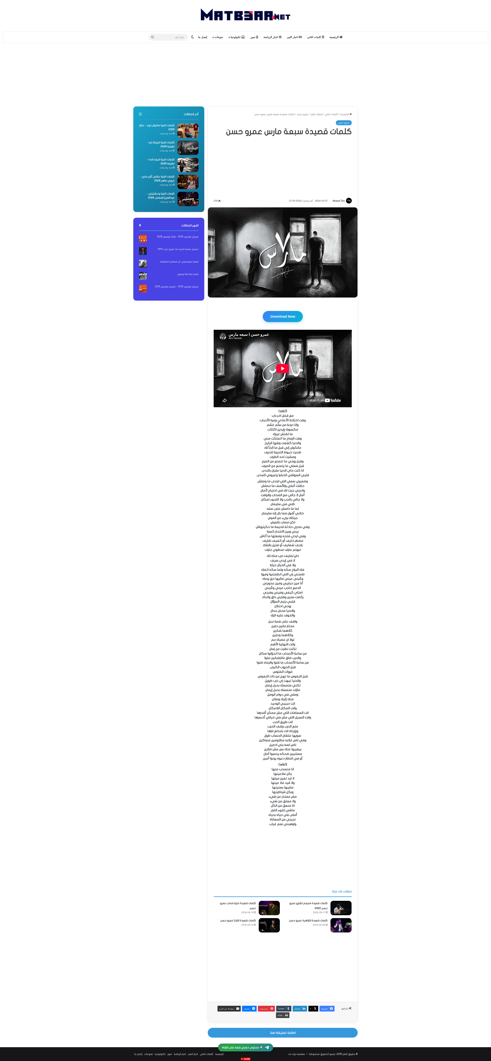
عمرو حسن (303, 114)
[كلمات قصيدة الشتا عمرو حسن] (269, 925)
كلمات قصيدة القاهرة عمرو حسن (308, 920)
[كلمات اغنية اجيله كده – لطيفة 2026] (188, 165)
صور (253, 37)
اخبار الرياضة (271, 37)
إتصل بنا (202, 37)
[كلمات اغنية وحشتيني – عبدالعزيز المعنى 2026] (188, 199)
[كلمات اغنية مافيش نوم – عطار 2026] (188, 131)
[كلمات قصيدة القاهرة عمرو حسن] (341, 925)
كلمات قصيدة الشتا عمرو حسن (238, 920)
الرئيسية (334, 37)
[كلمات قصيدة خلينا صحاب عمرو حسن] (269, 908)
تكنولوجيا (236, 37)
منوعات (219, 37)
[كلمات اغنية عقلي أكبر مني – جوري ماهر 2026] (188, 182)
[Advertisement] (245, 74)
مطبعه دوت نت (296, 1054)
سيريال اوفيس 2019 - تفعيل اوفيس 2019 (177, 286)
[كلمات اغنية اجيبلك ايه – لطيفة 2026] (188, 148)
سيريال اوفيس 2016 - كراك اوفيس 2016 (178, 236)
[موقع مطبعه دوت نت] (245, 15)
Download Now (282, 316)
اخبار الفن (293, 37)
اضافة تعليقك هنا (283, 1032)
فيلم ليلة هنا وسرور (188, 274)
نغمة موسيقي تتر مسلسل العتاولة (179, 261)
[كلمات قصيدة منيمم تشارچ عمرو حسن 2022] (341, 908)
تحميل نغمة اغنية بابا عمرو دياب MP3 (178, 249)
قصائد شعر (316, 114)
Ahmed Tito (339, 201)
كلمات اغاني (314, 37)
